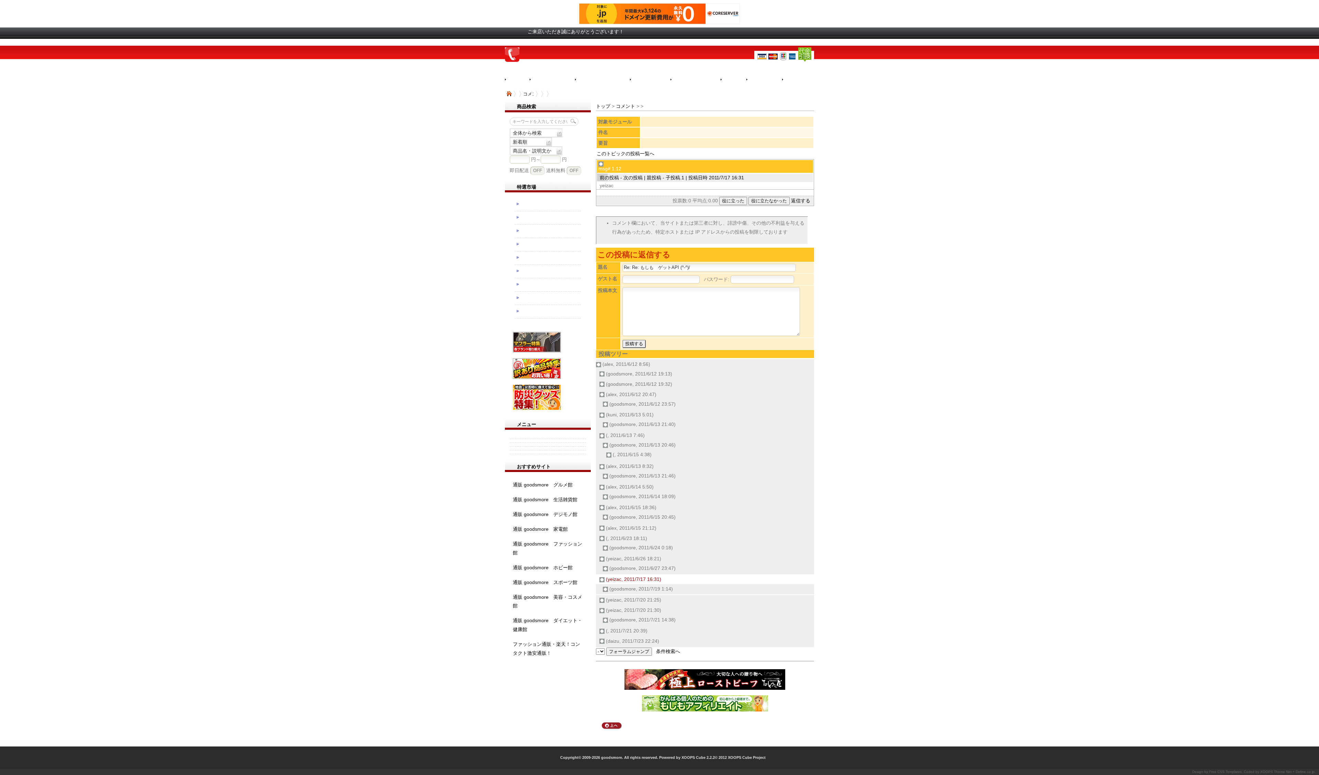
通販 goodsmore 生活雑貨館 (545, 499)
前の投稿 (609, 177)
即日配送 (519, 170)
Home (517, 79)
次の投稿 (633, 177)
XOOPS (1266, 772)
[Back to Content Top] (612, 727)
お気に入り (764, 79)
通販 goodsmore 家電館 (540, 529)
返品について (650, 79)
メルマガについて (695, 79)
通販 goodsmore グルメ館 (543, 484)
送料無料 (555, 170)
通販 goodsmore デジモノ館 (545, 514)
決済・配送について (602, 79)
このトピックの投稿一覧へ (625, 153)
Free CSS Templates (1225, 772)
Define (1301, 772)
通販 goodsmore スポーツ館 (545, 582)
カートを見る (802, 79)
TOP (509, 94)
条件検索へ (668, 651)
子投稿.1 (675, 177)
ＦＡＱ (733, 79)
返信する (800, 200)
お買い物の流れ (552, 79)
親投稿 (654, 177)
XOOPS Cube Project (747, 757)
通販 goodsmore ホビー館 (543, 567)
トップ (603, 106)
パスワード (716, 279)
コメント (625, 106)
